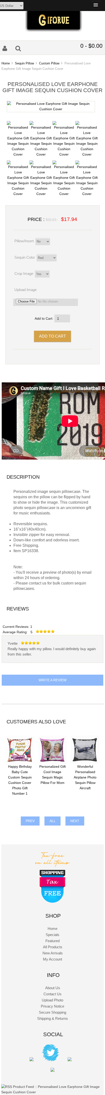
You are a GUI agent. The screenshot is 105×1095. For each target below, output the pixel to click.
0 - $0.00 (91, 46)
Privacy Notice (52, 1006)
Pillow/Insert (24, 241)
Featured (52, 941)
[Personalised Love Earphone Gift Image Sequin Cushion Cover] (51, 109)
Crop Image (23, 273)
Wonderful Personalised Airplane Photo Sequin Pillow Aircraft (85, 777)
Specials (52, 935)
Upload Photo (52, 1000)
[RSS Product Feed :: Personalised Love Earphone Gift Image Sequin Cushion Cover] (52, 1092)
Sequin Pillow (24, 63)
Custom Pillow (49, 63)
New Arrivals (52, 953)
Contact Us (52, 994)
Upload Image (25, 290)
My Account (52, 959)
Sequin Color (24, 257)
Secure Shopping (52, 1012)
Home (5, 63)
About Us (52, 988)
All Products (52, 947)
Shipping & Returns (52, 1018)
